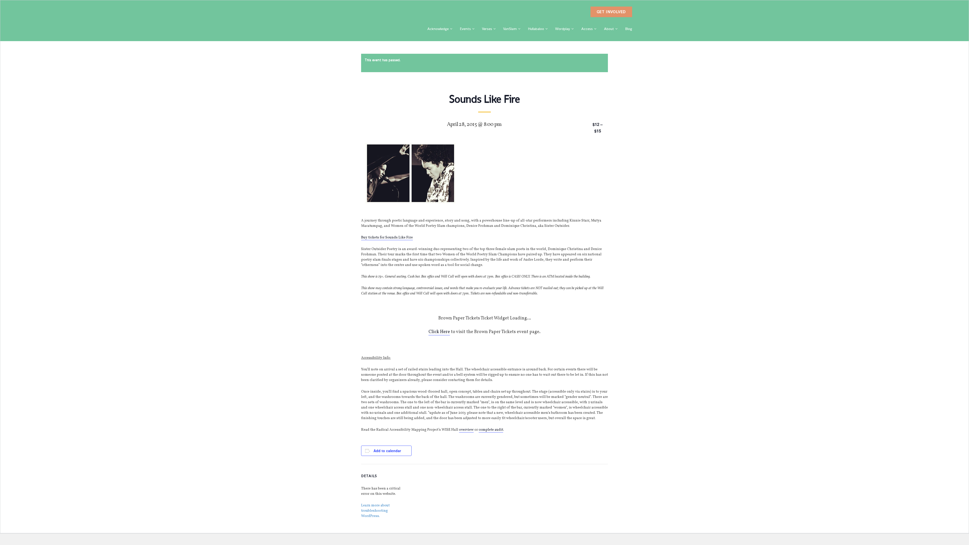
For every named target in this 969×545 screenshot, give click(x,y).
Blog (628, 28)
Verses (487, 28)
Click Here (439, 332)
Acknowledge (438, 28)
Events (465, 28)
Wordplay (562, 28)
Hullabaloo (536, 28)
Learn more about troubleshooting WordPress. (375, 511)
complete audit (491, 429)
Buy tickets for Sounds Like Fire (387, 237)
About (609, 28)
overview (466, 429)
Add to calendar (387, 450)
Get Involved (611, 11)
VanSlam (510, 28)
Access (587, 28)
